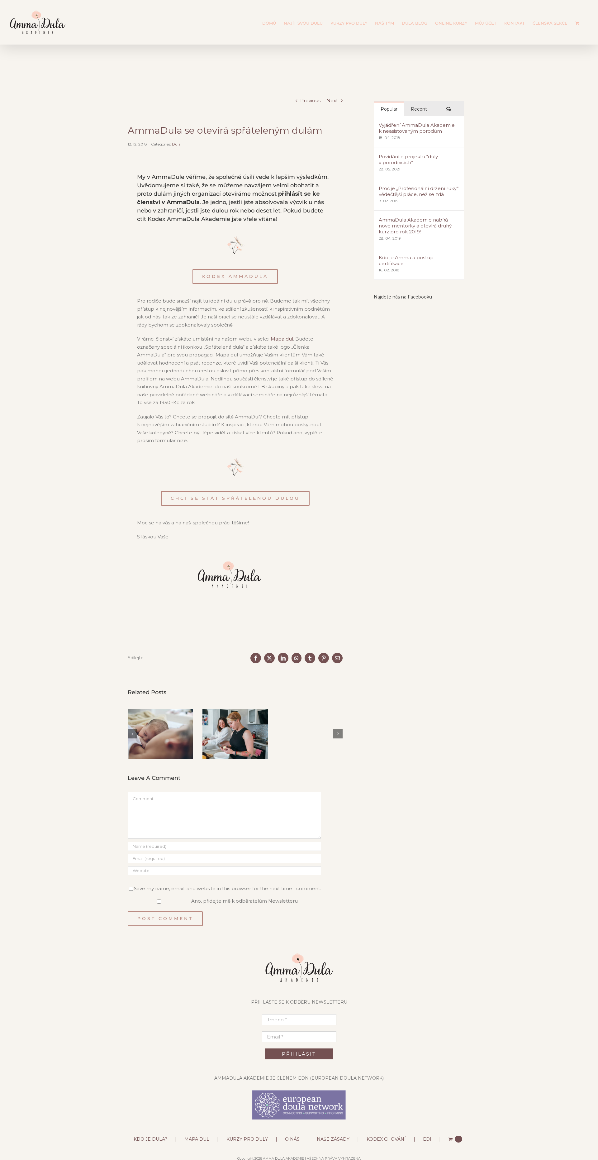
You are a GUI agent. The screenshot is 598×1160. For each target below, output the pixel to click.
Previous (310, 100)
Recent (419, 109)
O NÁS (292, 1136)
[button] (132, 732)
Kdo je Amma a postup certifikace (406, 260)
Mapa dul (282, 339)
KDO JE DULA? (150, 1136)
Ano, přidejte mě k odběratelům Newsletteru (244, 898)
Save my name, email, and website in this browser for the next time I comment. (227, 885)
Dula (176, 144)
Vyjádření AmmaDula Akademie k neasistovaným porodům (417, 128)
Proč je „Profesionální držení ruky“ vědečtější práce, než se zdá (418, 191)
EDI (427, 1136)
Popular (389, 109)
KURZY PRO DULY (247, 1136)
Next (332, 100)
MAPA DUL (196, 1136)
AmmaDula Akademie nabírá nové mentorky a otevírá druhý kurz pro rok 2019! (415, 226)
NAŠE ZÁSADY (333, 1136)
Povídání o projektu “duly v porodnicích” (408, 159)
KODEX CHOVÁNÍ (386, 1136)
